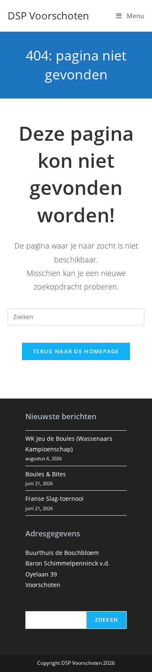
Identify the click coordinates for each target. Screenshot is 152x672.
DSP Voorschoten (48, 15)
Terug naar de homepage (76, 351)
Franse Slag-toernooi (54, 498)
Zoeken (106, 619)
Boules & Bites (45, 474)
